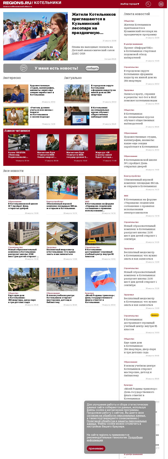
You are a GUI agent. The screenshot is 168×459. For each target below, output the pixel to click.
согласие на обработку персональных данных (116, 415)
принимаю (96, 448)
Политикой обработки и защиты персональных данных (117, 422)
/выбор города (128, 4)
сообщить (92, 68)
